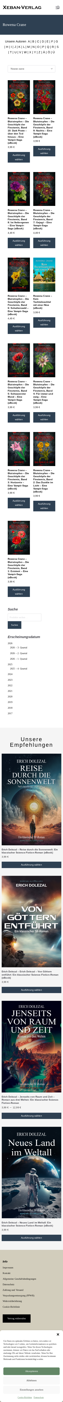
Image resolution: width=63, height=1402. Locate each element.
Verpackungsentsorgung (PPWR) (18, 1295)
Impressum (8, 1267)
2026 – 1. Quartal (18, 659)
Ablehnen (31, 1380)
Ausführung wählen (19, 157)
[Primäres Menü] (57, 7)
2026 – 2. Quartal (18, 653)
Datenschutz (39, 1397)
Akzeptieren (31, 1371)
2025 (10, 664)
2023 (10, 680)
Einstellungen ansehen (31, 1389)
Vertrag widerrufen (16, 1318)
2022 (10, 685)
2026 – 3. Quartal (18, 647)
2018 (10, 708)
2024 (10, 674)
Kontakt (6, 1273)
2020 (10, 696)
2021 (10, 691)
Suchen (14, 625)
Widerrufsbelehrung (12, 1301)
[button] (58, 1334)
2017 (10, 713)
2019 (10, 702)
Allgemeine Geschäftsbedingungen (19, 1279)
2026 (10, 643)
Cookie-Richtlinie (25, 1397)
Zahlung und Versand (13, 1290)
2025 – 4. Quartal (18, 668)
